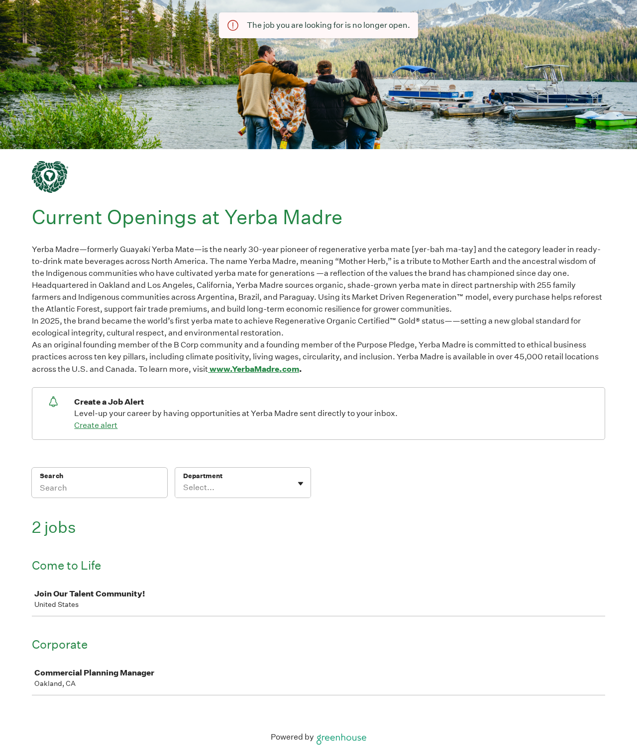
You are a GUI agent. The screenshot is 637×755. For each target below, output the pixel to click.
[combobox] (184, 487)
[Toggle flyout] (301, 484)
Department (202, 476)
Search (51, 476)
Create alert (95, 425)
